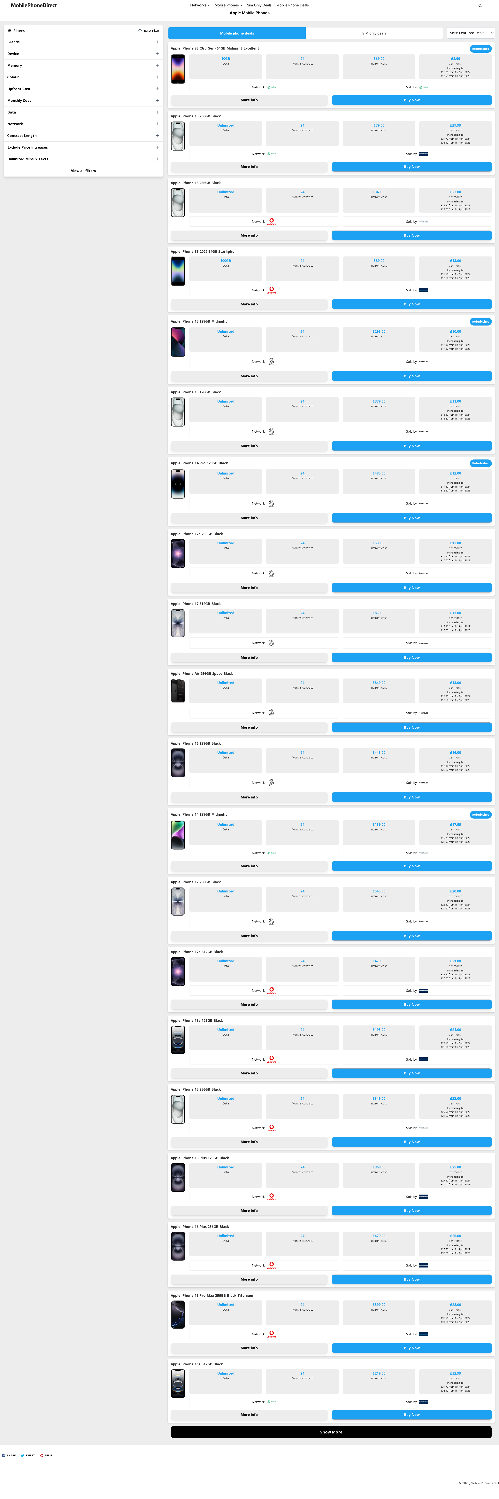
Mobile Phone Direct (485, 1483)
